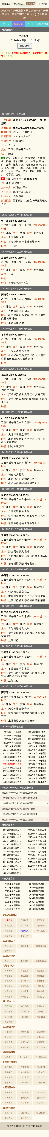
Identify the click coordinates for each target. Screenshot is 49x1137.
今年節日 (25, 1082)
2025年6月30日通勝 (36, 782)
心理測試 (43, 4)
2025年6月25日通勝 (12, 775)
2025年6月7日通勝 (12, 743)
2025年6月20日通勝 (36, 764)
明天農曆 (25, 1097)
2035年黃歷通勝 (12, 902)
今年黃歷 (8, 1077)
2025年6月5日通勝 (12, 739)
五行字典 (25, 1118)
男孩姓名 (8, 976)
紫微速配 (25, 1032)
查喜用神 (25, 936)
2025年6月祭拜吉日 (37, 855)
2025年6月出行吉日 (12, 862)
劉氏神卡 (8, 951)
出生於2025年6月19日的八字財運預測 (19, 814)
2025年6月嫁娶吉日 (12, 859)
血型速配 (25, 1047)
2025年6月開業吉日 (12, 830)
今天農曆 (25, 1092)
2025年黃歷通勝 (12, 884)
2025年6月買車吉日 (37, 851)
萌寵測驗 (8, 1017)
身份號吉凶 (25, 1057)
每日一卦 (8, 946)
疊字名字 (25, 981)
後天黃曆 (8, 1103)
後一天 (30, 24)
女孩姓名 (25, 976)
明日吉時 (41, 1097)
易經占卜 (25, 946)
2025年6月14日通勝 (36, 753)
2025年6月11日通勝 (12, 750)
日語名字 (41, 996)
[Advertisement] (24, 87)
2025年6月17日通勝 (12, 760)
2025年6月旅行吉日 (12, 841)
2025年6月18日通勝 (36, 760)
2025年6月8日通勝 (36, 743)
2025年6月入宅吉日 (12, 866)
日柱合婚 (25, 1037)
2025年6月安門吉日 (37, 866)
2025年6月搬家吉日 (12, 834)
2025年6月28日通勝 (36, 778)
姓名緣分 (41, 1037)
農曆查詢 (25, 1067)
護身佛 (41, 1011)
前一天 (6, 24)
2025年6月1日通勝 (12, 732)
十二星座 (41, 931)
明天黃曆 (8, 1097)
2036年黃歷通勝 (36, 902)
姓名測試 (18, 4)
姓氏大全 (8, 970)
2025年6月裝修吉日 (37, 841)
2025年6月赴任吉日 (12, 869)
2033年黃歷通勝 (12, 898)
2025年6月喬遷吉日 (37, 830)
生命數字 (8, 1011)
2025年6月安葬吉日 (12, 848)
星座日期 (41, 1082)
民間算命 (41, 1006)
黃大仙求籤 (41, 946)
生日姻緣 (8, 925)
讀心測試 (25, 1113)
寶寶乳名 (8, 981)
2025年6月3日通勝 (12, 736)
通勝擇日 (8, 1072)
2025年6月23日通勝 (12, 771)
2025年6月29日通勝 (12, 782)
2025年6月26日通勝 (36, 775)
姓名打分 (8, 961)
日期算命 (25, 920)
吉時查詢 (25, 1072)
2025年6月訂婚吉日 (37, 837)
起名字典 (41, 991)
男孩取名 (25, 970)
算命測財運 (25, 1011)
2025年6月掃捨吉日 (12, 873)
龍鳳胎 (41, 986)
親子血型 (8, 936)
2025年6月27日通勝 (12, 778)
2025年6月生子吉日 (12, 851)
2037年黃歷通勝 (12, 905)
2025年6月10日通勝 (36, 746)
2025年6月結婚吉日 (37, 834)
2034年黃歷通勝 (36, 898)
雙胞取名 (41, 981)
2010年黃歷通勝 (36, 909)
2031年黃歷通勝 (12, 895)
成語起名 (8, 991)
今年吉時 (8, 1082)
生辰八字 (8, 1113)
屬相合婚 (8, 1042)
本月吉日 (41, 1072)
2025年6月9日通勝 (12, 746)
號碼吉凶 (8, 1057)
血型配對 (8, 1047)
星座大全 (8, 1118)
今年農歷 (25, 1077)
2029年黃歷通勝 (12, 891)
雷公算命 (6, 4)
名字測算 (25, 961)
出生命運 (25, 925)
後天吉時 (41, 1103)
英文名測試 (41, 961)
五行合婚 (41, 1047)
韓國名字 (25, 996)
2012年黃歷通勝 (36, 905)
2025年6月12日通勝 (36, 750)
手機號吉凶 (41, 1057)
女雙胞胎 (25, 986)
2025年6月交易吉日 (12, 855)
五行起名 (8, 996)
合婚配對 (8, 1032)
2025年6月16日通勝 (36, 757)
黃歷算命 (41, 920)
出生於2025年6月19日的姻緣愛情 (17, 803)
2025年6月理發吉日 (12, 844)
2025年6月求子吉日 (37, 859)
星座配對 (41, 1042)
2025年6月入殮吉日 (37, 848)
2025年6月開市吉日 (37, 862)
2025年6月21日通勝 (12, 768)
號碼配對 (41, 1032)
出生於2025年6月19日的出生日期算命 (19, 793)
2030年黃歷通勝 (36, 891)
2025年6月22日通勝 (36, 768)
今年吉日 (41, 1077)
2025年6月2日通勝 (36, 732)
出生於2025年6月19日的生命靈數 (17, 820)
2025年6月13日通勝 (12, 753)
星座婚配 (25, 1042)
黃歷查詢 (30, 4)
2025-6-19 (18, 24)
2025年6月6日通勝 (36, 739)
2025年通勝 (42, 24)
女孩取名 (41, 970)
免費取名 (41, 976)
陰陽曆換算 (41, 1113)
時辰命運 (8, 931)
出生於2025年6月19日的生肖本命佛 (18, 809)
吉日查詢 (41, 1067)
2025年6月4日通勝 (36, 736)
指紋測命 (25, 1017)
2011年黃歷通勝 (12, 909)
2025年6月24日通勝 (36, 771)
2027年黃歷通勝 (12, 888)
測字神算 (8, 1022)
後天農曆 (25, 1103)
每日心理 (25, 1006)
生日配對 (8, 1037)
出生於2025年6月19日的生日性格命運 (19, 798)
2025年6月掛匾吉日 (37, 844)
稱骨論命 (41, 925)
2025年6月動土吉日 (12, 837)
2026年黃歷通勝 (36, 884)
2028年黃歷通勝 (36, 888)
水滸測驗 (41, 1017)
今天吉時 (41, 1092)
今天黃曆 (8, 1092)
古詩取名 (25, 991)
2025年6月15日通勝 (12, 757)
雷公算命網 (12, 1126)
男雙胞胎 (8, 986)
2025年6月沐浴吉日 (37, 869)
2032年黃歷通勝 (36, 895)
